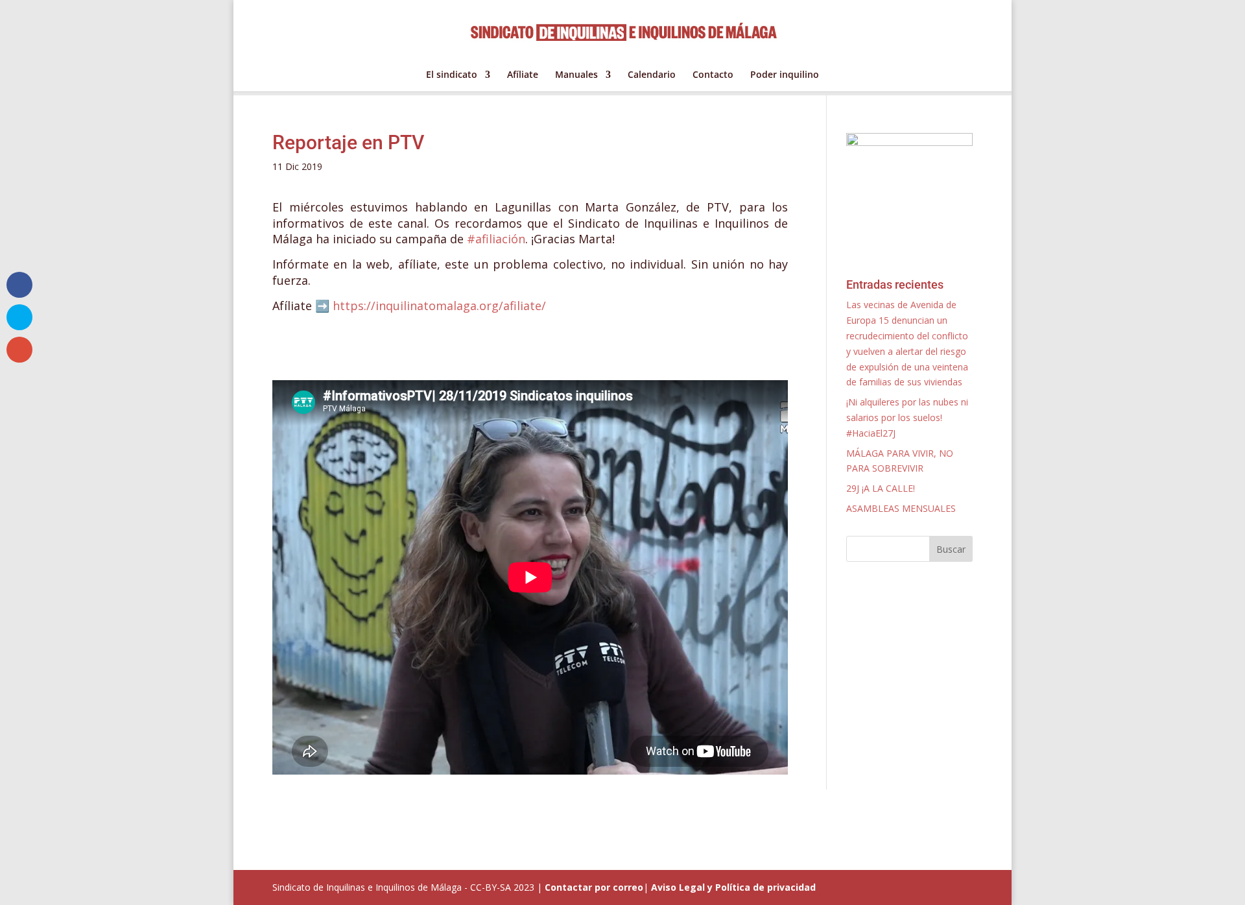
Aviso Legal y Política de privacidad (733, 887)
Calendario (652, 75)
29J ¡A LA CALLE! (880, 488)
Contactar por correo (594, 887)
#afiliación (496, 239)
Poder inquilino (784, 75)
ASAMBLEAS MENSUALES (901, 508)
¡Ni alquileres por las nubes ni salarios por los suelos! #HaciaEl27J (907, 417)
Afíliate (522, 75)
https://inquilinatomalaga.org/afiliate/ (439, 305)
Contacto (713, 75)
